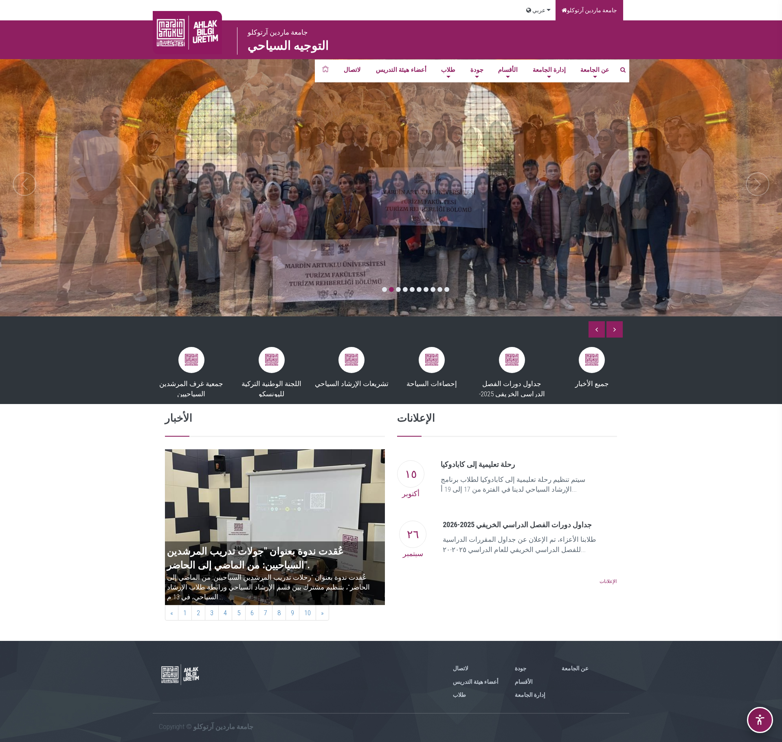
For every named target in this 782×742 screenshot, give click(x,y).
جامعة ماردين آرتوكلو (592, 10)
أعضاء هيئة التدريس (401, 69)
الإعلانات (608, 581)
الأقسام (508, 69)
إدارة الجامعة (549, 69)
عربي (538, 10)
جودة (476, 69)
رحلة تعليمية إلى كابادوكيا (478, 464)
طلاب (448, 69)
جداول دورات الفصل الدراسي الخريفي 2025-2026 (517, 524)
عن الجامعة (594, 69)
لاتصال (352, 69)
